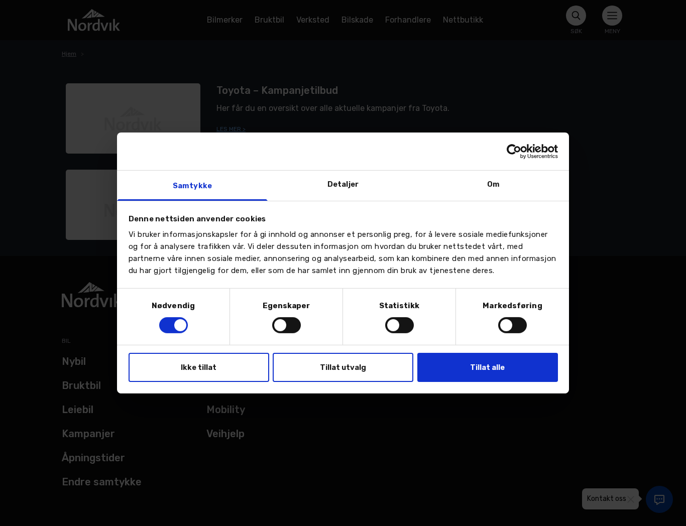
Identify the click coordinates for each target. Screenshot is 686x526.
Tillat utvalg (343, 367)
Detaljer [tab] (343, 184)
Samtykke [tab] (192, 185)
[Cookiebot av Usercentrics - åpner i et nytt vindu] (514, 151)
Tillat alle (487, 367)
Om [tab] (493, 184)
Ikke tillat (198, 367)
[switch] (286, 325)
